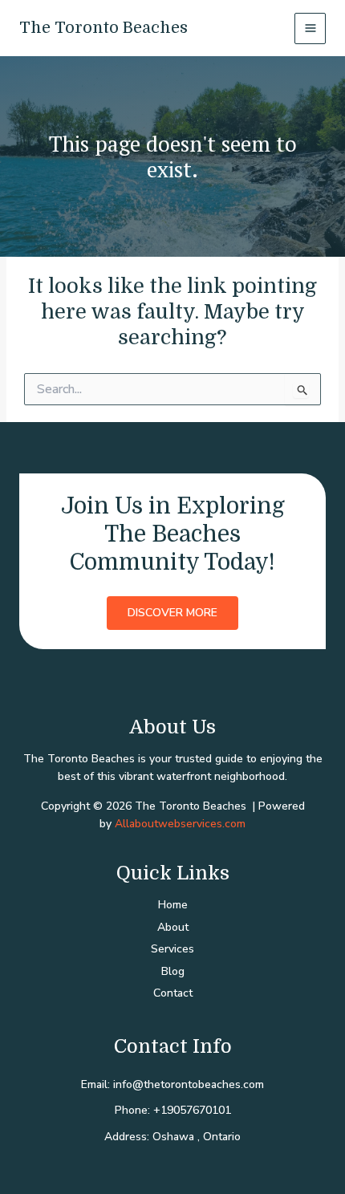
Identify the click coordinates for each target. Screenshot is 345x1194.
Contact (173, 993)
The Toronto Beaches (103, 27)
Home (173, 904)
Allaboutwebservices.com (180, 823)
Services (172, 948)
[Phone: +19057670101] (173, 1110)
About (173, 927)
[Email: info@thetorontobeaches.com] (172, 1085)
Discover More (172, 612)
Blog (173, 971)
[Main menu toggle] (310, 28)
